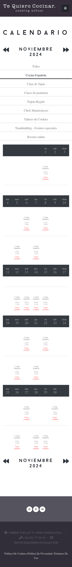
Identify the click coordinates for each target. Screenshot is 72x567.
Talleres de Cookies (36, 119)
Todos (36, 66)
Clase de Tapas (36, 84)
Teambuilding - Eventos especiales (36, 128)
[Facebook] (36, 509)
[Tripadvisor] (42, 509)
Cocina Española (36, 75)
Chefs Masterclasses (36, 110)
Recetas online (36, 137)
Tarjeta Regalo (36, 101)
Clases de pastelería (36, 93)
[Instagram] (29, 509)
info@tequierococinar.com (36, 542)
